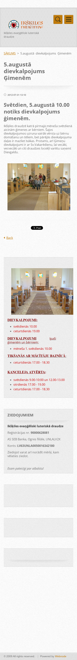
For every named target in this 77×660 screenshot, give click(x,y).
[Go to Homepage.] (24, 25)
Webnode (60, 656)
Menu (68, 19)
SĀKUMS (10, 53)
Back (9, 238)
